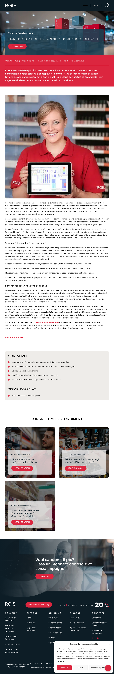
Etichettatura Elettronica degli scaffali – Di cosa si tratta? (37, 379)
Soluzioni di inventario (10, 619)
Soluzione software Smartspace (26, 395)
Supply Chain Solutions (11, 637)
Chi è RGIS (53, 618)
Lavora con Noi (55, 633)
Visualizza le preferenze (99, 668)
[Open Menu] (85, 5)
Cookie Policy (35, 664)
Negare (80, 668)
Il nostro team (54, 628)
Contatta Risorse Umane (99, 624)
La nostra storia (55, 623)
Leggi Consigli (22, 468)
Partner (51, 638)
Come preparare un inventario (25, 371)
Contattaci (96, 618)
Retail (29, 618)
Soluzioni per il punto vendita (11, 650)
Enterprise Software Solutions (9, 628)
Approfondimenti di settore (78, 629)
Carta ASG (44, 664)
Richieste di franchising (97, 632)
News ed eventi (77, 623)
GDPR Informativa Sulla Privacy (40, 667)
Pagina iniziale (11, 61)
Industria (31, 623)
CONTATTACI (17, 46)
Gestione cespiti (12, 644)
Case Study (75, 618)
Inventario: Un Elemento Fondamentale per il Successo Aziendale (40, 362)
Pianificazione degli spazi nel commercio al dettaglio (35, 375)
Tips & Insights (28, 61)
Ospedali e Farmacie (31, 629)
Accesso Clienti (37, 605)
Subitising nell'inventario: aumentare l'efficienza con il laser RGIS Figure (43, 366)
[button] (109, 644)
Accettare (64, 668)
